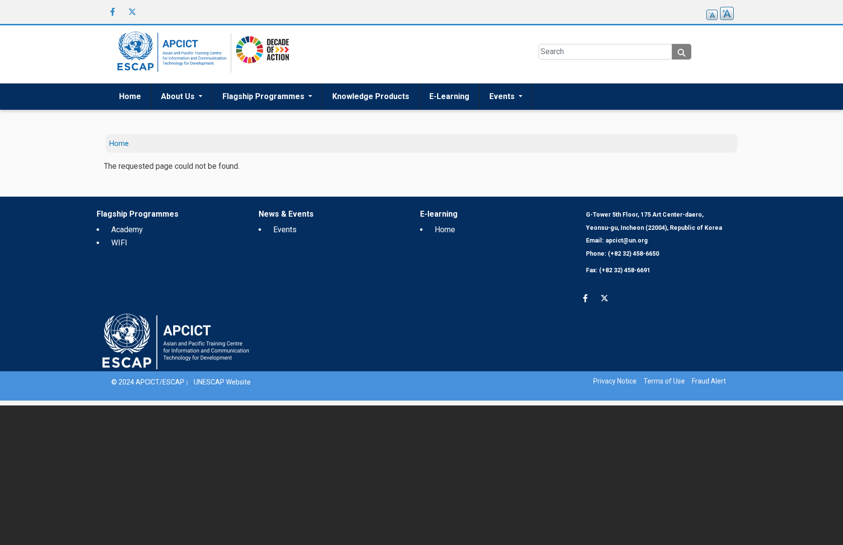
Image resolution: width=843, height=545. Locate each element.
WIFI (119, 242)
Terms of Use (664, 381)
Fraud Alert (709, 381)
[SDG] (260, 54)
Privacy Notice (615, 381)
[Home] (170, 54)
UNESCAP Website (222, 382)
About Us (179, 96)
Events (503, 96)
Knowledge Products (370, 96)
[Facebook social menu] (112, 12)
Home (130, 96)
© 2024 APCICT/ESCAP (147, 382)
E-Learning (449, 96)
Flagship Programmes (264, 96)
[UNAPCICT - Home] (175, 340)
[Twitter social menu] (132, 12)
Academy (127, 229)
